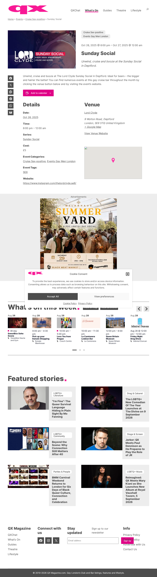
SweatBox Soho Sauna (15, 334)
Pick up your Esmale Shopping (40, 337)
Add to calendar (39, 93)
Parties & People (62, 471)
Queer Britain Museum (112, 337)
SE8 (25, 172)
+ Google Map (92, 126)
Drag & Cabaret (135, 393)
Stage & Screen (135, 434)
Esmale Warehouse (40, 342)
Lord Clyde (90, 112)
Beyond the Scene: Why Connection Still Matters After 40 (60, 448)
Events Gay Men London (95, 36)
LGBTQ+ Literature (58, 394)
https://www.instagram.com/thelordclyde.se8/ (49, 183)
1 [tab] (74, 350)
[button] (127, 274)
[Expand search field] (147, 10)
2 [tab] (80, 350)
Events (19, 19)
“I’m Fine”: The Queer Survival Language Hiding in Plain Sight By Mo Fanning (61, 409)
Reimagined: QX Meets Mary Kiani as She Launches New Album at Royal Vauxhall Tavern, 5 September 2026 (135, 490)
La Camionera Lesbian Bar (88, 337)
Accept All (53, 296)
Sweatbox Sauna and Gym (18, 339)
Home (11, 19)
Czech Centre (66, 341)
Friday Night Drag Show (136, 337)
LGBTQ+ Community (59, 435)
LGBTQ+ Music (134, 471)
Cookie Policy (70, 303)
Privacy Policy (85, 303)
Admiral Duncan (140, 341)
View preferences (104, 296)
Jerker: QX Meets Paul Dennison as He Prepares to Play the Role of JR (135, 447)
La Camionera (90, 341)
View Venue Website (96, 133)
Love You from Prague (64, 337)
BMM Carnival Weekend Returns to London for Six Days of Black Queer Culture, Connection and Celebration (61, 490)
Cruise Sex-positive (35, 19)
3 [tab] (84, 350)
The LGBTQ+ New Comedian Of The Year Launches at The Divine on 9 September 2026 (136, 408)
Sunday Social (31, 139)
